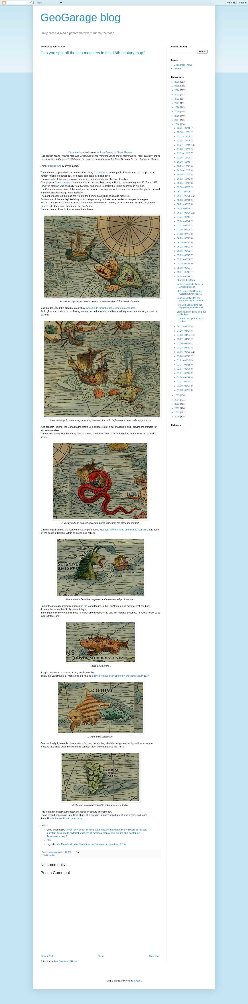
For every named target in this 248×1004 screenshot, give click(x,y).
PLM (48, 840)
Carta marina (75, 152)
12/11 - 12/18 (184, 136)
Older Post (154, 956)
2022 (177, 99)
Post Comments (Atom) (65, 961)
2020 (177, 107)
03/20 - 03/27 (184, 343)
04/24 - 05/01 (184, 276)
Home (101, 956)
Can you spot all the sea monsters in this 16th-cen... (191, 299)
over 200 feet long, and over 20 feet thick (126, 529)
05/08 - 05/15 (184, 268)
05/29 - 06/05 (184, 255)
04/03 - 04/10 (184, 335)
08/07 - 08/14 (184, 213)
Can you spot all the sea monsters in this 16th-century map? (92, 53)
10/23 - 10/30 (184, 166)
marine (52, 855)
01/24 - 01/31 (184, 377)
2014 (177, 399)
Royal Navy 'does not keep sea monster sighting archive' (95, 829)
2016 (177, 124)
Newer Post (47, 956)
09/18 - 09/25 (184, 187)
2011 (177, 412)
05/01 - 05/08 (184, 272)
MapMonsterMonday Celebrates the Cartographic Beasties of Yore (91, 844)
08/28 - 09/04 (184, 200)
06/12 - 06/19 (184, 246)
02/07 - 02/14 (184, 369)
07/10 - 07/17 (184, 229)
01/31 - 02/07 (184, 373)
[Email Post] (77, 852)
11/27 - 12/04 (184, 145)
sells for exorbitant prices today (66, 818)
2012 (177, 408)
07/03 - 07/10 (184, 234)
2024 (177, 90)
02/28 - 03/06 (184, 356)
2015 (177, 395)
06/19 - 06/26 (184, 242)
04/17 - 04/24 (184, 326)
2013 (177, 404)
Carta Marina (100, 172)
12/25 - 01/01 (184, 128)
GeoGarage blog (80, 17)
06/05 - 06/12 (184, 251)
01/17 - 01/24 (184, 381)
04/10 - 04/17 (184, 331)
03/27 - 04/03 (184, 339)
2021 (177, 103)
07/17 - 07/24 (184, 225)
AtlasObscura (54, 165)
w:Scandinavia (104, 152)
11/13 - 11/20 (184, 153)
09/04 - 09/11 (184, 196)
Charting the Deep (186, 280)
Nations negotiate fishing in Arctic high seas (190, 285)
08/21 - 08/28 (184, 204)
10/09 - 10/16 (184, 174)
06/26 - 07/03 (184, 238)
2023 (177, 94)
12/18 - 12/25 (184, 132)
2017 (177, 120)
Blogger (137, 981)
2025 (177, 86)
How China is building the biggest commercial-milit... (191, 306)
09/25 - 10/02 (184, 183)
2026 (177, 82)
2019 (177, 111)
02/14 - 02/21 (184, 364)
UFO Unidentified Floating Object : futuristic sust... (189, 292)
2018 (177, 116)
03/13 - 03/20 (184, 347)
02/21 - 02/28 (184, 360)
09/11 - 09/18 (184, 191)
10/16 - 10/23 (184, 170)
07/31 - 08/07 (184, 217)
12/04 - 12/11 (184, 140)
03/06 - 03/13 (184, 352)
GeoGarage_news (183, 65)
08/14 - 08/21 (184, 208)
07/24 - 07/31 (184, 221)
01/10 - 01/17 (184, 386)
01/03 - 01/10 (184, 390)
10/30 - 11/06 (184, 162)
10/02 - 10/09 (184, 179)
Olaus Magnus (124, 152)
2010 (177, 416)
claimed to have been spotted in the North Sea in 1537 (120, 675)
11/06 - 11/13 (184, 157)
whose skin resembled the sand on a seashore (110, 308)
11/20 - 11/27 (184, 149)
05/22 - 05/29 (184, 259)
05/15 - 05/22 (184, 263)
